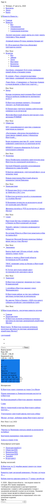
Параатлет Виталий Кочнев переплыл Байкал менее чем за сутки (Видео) (24, 240)
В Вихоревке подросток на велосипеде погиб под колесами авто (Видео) (24, 203)
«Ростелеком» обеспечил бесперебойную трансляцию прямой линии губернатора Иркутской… (22, 135)
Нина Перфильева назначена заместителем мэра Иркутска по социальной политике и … (25, 161)
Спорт (8, 217)
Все (11, 25)
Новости (9, 22)
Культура (9, 53)
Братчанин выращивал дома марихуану (17, 436)
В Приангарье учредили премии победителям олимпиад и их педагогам (24, 110)
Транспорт (10, 278)
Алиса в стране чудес (9, 440)
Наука (8, 90)
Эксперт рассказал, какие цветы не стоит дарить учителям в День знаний (25, 36)
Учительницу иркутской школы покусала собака (20, 414)
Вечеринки (14, 66)
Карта (8, 12)
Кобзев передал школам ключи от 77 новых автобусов (22, 479)
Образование (15, 27)
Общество (10, 123)
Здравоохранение (17, 29)
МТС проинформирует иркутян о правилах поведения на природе (23, 128)
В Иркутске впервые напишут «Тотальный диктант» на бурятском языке (23, 104)
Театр (12, 60)
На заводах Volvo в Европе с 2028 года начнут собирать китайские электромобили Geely (24, 301)
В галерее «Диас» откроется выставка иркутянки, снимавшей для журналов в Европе (25, 77)
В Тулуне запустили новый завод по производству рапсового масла (19, 271)
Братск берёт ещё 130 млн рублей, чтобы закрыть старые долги (22, 252)
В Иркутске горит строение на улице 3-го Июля (20, 389)
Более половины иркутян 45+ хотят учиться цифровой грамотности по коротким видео (23, 142)
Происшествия (12, 186)
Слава (3, 404)
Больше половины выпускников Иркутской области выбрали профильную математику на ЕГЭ (23, 96)
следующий (5, 335)
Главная (9, 20)
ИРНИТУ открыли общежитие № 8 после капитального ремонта (22, 148)
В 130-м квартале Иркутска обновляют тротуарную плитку (21, 46)
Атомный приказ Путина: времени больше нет (24, 41)
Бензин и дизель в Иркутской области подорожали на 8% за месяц (21, 258)
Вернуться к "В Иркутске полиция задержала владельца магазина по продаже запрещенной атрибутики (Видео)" (19, 329)
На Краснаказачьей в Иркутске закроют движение (21, 400)
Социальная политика (19, 31)
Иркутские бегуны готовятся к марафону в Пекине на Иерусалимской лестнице (22, 222)
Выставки (14, 62)
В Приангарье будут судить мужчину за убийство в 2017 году (21, 191)
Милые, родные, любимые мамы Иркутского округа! (22, 418)
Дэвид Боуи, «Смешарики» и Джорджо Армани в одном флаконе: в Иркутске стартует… (25, 83)
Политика (10, 156)
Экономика (10, 247)
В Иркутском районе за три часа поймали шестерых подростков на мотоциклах (22, 295)
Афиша (13, 57)
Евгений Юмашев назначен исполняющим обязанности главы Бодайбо (23, 167)
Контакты (10, 8)
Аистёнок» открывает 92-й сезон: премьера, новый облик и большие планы (23, 71)
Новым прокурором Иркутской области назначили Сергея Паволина (22, 179)
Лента (8, 10)
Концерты (14, 64)
